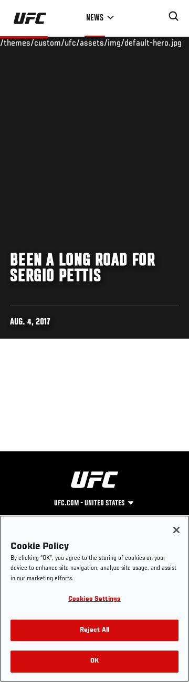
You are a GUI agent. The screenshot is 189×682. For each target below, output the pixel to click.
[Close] (176, 530)
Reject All (94, 630)
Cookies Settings (94, 599)
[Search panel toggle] (174, 16)
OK (94, 661)
